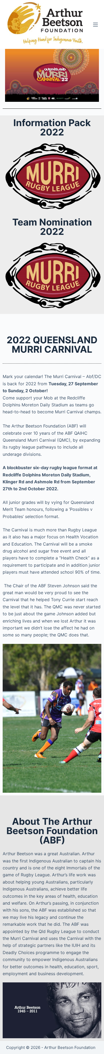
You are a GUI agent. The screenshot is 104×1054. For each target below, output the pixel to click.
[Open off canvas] (95, 24)
